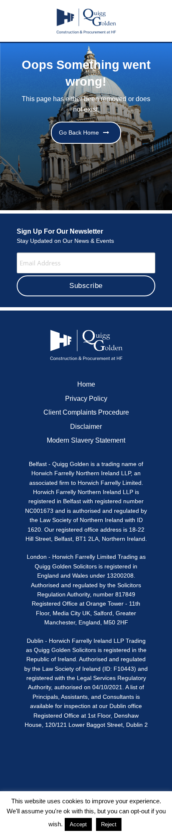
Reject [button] (108, 824)
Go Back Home (79, 132)
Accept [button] (78, 824)
